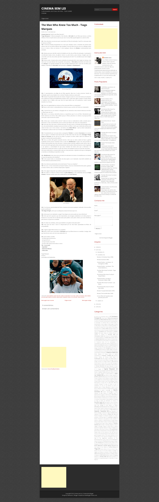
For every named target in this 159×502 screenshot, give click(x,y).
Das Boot (106, 345)
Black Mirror (50, 295)
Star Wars (102, 424)
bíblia (116, 324)
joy (95, 379)
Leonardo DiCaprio (98, 384)
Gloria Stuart (97, 363)
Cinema (107, 336)
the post (100, 441)
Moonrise (116, 397)
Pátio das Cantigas (98, 405)
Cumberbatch (113, 342)
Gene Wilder (105, 360)
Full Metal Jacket (112, 358)
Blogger (111, 238)
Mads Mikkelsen (106, 387)
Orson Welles (99, 403)
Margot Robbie (111, 388)
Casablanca (101, 331)
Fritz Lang (105, 358)
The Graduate (111, 433)
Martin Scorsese (52, 297)
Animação (98, 322)
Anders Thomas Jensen (105, 321)
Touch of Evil (111, 449)
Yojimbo (96, 458)
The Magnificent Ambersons (106, 438)
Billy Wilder (98, 325)
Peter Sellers (100, 408)
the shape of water (114, 441)
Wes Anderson (107, 453)
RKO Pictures (103, 414)
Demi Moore (108, 346)
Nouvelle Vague (98, 402)
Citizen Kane (99, 339)
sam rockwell (113, 418)
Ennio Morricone (99, 351)
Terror (107, 429)
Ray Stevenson (112, 411)
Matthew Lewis (112, 393)
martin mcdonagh (106, 390)
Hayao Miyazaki (109, 366)
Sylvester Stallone (103, 427)
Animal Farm (106, 322)
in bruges (98, 369)
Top (96, 449)
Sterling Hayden (109, 424)
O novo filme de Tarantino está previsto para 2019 (105, 296)
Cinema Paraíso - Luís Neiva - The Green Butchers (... (105, 267)
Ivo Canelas (102, 370)
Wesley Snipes (115, 453)
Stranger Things (67, 297)
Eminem (116, 349)
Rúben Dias (107, 57)
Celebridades (109, 331)
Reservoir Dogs (106, 412)
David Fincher (57, 295)
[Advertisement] (53, 357)
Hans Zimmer (88, 295)
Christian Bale (111, 334)
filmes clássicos (97, 354)
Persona (103, 406)
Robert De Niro (112, 414)
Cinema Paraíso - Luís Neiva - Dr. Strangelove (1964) (105, 262)
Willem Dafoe (109, 455)
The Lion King (74, 297)
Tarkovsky (96, 429)
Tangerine (114, 427)
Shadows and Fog (100, 423)
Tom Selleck (104, 447)
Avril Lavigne (104, 324)
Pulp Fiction (113, 409)
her (99, 367)
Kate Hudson (98, 381)
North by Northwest (105, 400)
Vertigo (114, 450)
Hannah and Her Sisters (99, 364)
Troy (100, 450)
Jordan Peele (113, 378)
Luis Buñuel (108, 385)
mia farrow (98, 396)
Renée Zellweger (97, 412)
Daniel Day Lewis (105, 343)
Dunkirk (97, 349)
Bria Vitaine (109, 327)
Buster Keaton (113, 328)
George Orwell (107, 361)
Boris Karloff (97, 327)
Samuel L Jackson (98, 420)
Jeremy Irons (107, 376)
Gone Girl (104, 363)
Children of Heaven (99, 334)
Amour (97, 321)
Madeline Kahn (97, 387)
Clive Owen (106, 340)
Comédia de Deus (114, 340)
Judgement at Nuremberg (103, 379)
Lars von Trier (112, 382)
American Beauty (114, 319)
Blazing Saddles (112, 325)
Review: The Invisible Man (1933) (105, 293)
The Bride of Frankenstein (101, 430)
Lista (106, 384)
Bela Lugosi (111, 324)
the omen (106, 439)
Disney (62, 295)
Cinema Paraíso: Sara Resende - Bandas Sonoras (109, 187)
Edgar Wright (67, 295)
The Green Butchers (110, 435)
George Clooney (97, 361)
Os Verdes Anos (108, 403)
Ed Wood (103, 349)
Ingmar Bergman (109, 369)
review (112, 412)
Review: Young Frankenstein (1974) (105, 290)
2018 (97, 247)
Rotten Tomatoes (98, 418)
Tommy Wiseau (112, 447)
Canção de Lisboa (109, 330)
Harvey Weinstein (100, 366)
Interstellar (96, 370)
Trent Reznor (81, 297)
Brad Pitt (103, 327)
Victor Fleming (113, 452)
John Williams (44, 297)
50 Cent (96, 316)
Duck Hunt (115, 348)
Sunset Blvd (110, 426)
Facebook (103, 352)
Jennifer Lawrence (98, 376)
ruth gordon (106, 418)
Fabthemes (70, 495)
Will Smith (102, 455)
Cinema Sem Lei (53, 8)
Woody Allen (103, 456)
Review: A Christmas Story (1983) (105, 257)
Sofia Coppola (109, 423)
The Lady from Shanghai (107, 436)
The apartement (114, 429)
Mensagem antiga (86, 300)
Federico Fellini (111, 352)
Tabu (110, 427)
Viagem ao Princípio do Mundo (101, 452)
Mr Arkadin (103, 399)
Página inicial (44, 18)
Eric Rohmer (115, 351)
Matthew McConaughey (99, 394)
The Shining (98, 442)
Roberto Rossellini (109, 415)
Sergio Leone (115, 421)
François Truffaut (106, 355)
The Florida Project (103, 433)
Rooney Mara (103, 417)
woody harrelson (112, 456)
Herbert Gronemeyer (106, 367)
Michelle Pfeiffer (97, 397)
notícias (114, 400)
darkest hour (113, 343)
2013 (97, 307)
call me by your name (99, 330)
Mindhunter (59, 297)
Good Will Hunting (112, 363)
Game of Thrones (80, 295)
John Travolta (98, 378)
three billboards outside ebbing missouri (105, 445)
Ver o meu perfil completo (103, 77)
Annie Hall (113, 322)
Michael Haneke (113, 396)
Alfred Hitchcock (104, 319)
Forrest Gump (108, 354)
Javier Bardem (110, 373)
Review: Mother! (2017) (106, 99)
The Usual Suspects (103, 444)
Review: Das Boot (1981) (103, 259)
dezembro (100, 252)
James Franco (102, 372)
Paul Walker (109, 405)
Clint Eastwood (99, 340)
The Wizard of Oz (112, 444)
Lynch (115, 385)
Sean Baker (101, 421)
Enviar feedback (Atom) (53, 369)
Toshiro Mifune (104, 449)
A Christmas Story (104, 316)
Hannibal (108, 364)
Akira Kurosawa (112, 318)
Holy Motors (115, 367)
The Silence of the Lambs (108, 442)
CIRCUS (116, 337)
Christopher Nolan (98, 336)
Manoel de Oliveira (102, 388)
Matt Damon (104, 393)
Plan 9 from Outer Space (103, 409)
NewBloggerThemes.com (91, 495)
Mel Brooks (108, 394)
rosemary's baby (112, 417)
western (97, 455)
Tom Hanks (96, 447)
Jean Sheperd (113, 375)
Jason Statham (101, 373)
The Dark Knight (111, 430)
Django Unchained (98, 348)
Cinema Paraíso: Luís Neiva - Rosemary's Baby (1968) (108, 165)
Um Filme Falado (107, 450)
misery (110, 397)
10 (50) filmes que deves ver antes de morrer (108, 87)
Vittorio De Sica (98, 453)
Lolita (111, 384)
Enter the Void (108, 351)
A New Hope (104, 318)
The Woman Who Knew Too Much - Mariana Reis (108, 109)
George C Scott (113, 360)
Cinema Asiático (114, 336)
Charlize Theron (112, 333)
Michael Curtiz (105, 396)
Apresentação (97, 324)
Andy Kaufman (114, 321)
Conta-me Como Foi (101, 342)
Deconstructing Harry (99, 346)
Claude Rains (115, 339)
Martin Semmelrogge (108, 391)
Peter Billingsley (110, 406)
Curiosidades (97, 343)
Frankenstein (97, 358)
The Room (105, 441)
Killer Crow (105, 381)
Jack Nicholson (110, 370)
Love (102, 385)
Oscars (115, 403)
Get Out (114, 361)
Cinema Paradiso (99, 337)
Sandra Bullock (107, 420)
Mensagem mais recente (47, 300)
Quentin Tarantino (100, 411)
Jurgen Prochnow (114, 379)
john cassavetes (114, 376)
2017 (97, 250)
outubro (99, 300)
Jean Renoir (106, 375)
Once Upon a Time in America (111, 402)
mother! (97, 399)
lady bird (104, 382)
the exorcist (105, 432)
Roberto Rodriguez (98, 415)
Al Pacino (96, 319)
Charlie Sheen (103, 333)
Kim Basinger (111, 381)
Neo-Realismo (110, 399)
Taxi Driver (102, 429)
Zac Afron (112, 458)
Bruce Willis (105, 328)
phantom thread (108, 408)
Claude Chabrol (107, 339)
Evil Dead (73, 295)
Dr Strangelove (107, 348)
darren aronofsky (98, 345)
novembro (100, 255)
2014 (97, 304)
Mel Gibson (115, 394)
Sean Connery (108, 421)
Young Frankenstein (104, 458)
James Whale (111, 372)
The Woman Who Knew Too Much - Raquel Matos (108, 155)
